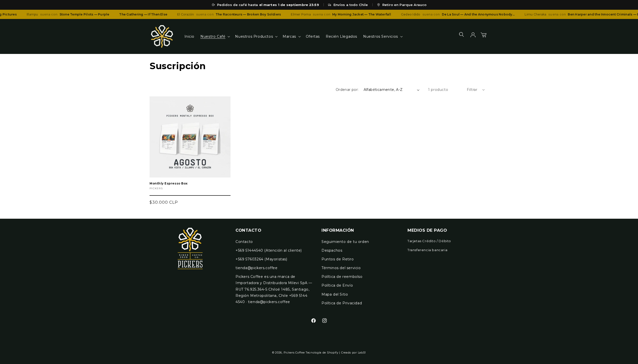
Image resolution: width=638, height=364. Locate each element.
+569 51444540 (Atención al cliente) (269, 250)
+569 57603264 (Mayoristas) (261, 259)
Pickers (156, 188)
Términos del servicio (341, 268)
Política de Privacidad (341, 303)
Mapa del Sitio (334, 294)
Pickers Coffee (294, 352)
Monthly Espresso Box (169, 183)
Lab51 (362, 352)
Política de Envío (337, 285)
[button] (214, 36)
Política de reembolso (342, 276)
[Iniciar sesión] (473, 36)
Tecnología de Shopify (322, 352)
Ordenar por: (347, 89)
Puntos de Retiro (337, 259)
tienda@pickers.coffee (257, 268)
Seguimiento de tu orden (345, 241)
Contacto (244, 241)
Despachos (331, 250)
